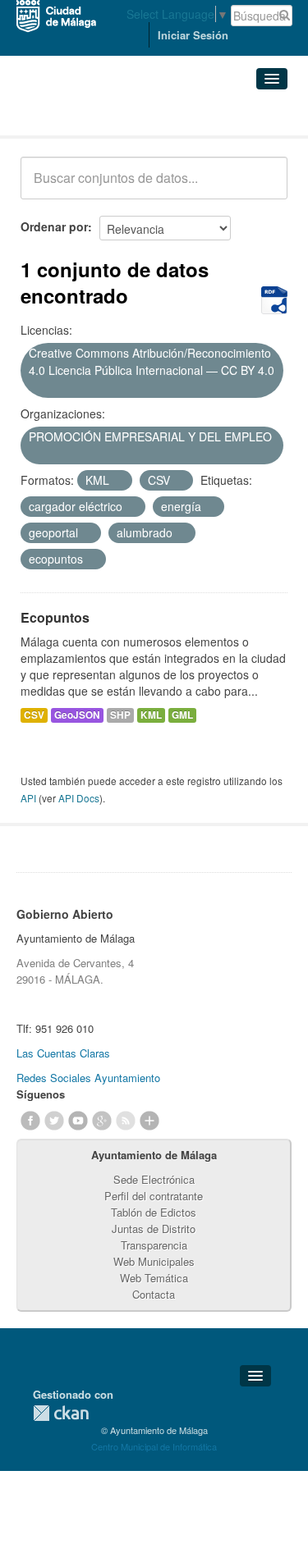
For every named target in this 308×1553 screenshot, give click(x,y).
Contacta (153, 1294)
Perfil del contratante (153, 1196)
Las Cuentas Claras (63, 1053)
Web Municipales (154, 1261)
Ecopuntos (55, 617)
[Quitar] (34, 388)
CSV (34, 715)
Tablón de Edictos (153, 1212)
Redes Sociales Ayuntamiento (88, 1077)
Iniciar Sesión (193, 35)
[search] (263, 187)
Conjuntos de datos (92, 115)
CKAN (61, 1413)
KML (151, 715)
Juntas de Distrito (153, 1228)
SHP (120, 715)
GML (182, 715)
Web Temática (154, 1278)
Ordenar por (54, 226)
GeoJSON (77, 715)
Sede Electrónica (154, 1179)
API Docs (78, 798)
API (28, 798)
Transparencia (154, 1245)
